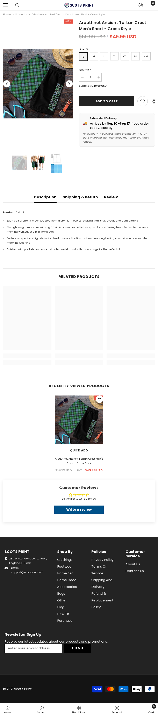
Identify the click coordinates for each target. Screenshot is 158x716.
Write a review (79, 509)
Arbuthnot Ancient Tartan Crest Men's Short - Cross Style (79, 461)
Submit (77, 648)
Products (21, 14)
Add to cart (107, 101)
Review (111, 197)
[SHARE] (151, 101)
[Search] (17, 5)
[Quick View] (99, 399)
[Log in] (140, 5)
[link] (27, 355)
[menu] (5, 5)
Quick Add (79, 450)
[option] (38, 83)
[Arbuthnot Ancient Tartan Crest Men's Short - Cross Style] (79, 420)
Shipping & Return (80, 197)
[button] (6, 83)
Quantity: (85, 69)
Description (45, 197)
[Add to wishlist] (142, 101)
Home (7, 14)
